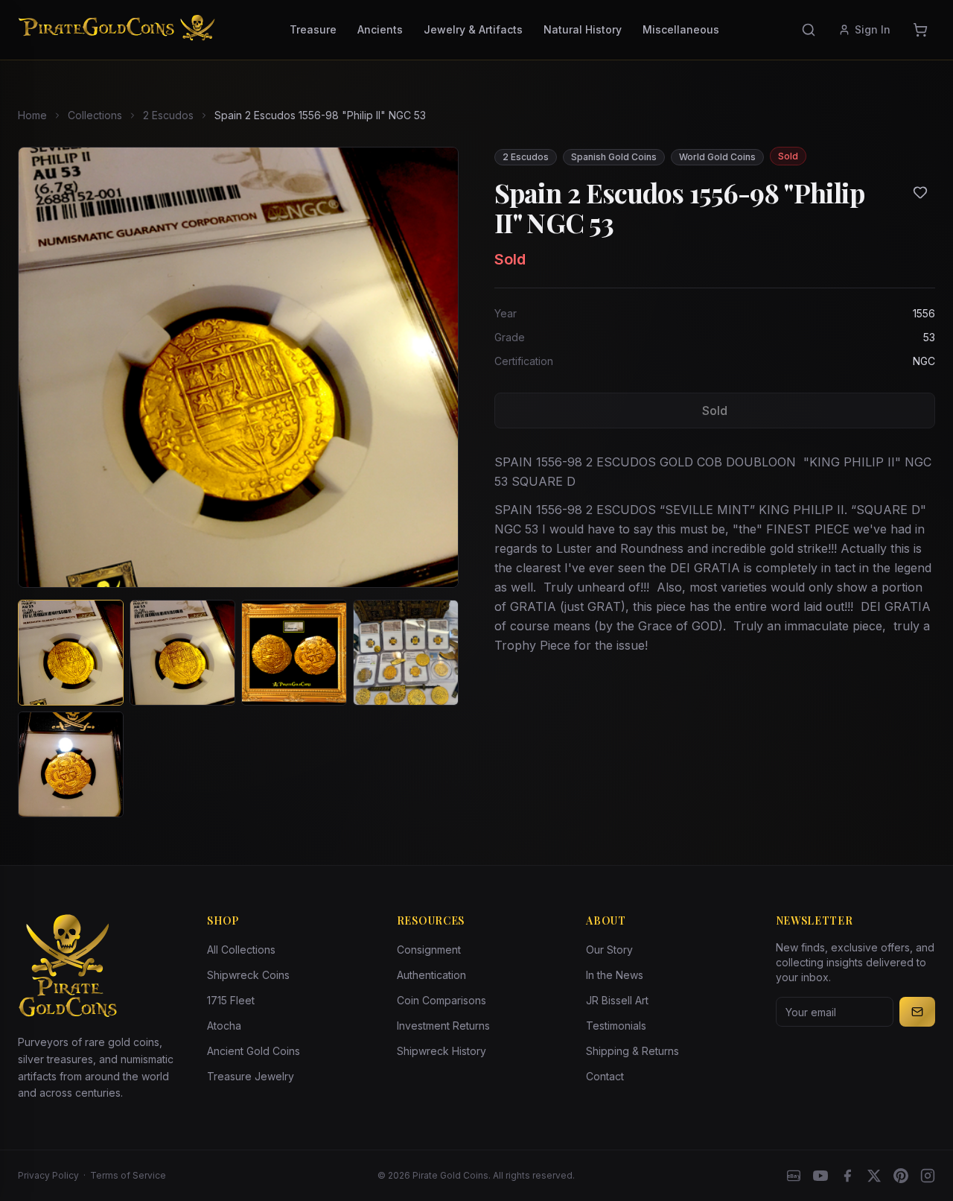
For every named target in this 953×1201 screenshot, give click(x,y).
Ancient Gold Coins (253, 1051)
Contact (605, 1076)
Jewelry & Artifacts (473, 29)
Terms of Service (128, 1175)
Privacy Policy (48, 1175)
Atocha (224, 1025)
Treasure (313, 29)
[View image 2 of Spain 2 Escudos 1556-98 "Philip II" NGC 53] (182, 653)
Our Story (609, 949)
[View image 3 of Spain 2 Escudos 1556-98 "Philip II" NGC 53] (294, 653)
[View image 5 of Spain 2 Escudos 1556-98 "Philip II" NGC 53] (71, 764)
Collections (95, 115)
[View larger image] (238, 367)
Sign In (872, 29)
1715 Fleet (231, 1000)
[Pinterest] (900, 1175)
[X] (874, 1175)
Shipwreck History (441, 1051)
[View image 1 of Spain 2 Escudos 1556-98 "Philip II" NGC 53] (71, 653)
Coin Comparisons (441, 1000)
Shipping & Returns (632, 1051)
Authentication (431, 975)
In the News (614, 975)
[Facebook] (847, 1175)
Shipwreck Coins (248, 975)
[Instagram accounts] (927, 1175)
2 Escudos (168, 115)
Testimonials (616, 1025)
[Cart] (920, 30)
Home (32, 115)
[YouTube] (820, 1175)
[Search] (808, 30)
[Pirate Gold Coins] (116, 29)
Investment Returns (443, 1025)
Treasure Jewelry (250, 1076)
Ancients (380, 29)
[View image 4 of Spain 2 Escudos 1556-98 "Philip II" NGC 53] (406, 653)
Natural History (583, 29)
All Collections (241, 949)
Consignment (429, 949)
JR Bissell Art (617, 1000)
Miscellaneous (681, 29)
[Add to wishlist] (920, 192)
